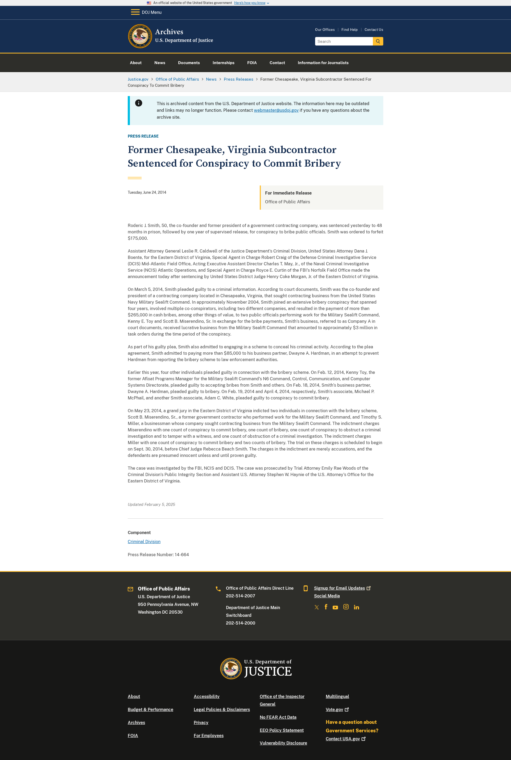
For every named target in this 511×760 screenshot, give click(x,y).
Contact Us (374, 30)
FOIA (133, 735)
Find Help (349, 30)
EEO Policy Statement (282, 730)
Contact (343, 738)
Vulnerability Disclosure (283, 743)
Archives (136, 722)
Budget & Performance (150, 709)
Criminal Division (144, 541)
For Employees (209, 735)
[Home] (171, 46)
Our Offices (325, 30)
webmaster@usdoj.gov (276, 110)
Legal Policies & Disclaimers (222, 709)
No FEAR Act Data (278, 717)
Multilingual (337, 696)
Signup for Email (339, 588)
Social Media (327, 595)
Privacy (201, 722)
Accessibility (207, 696)
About (134, 696)
